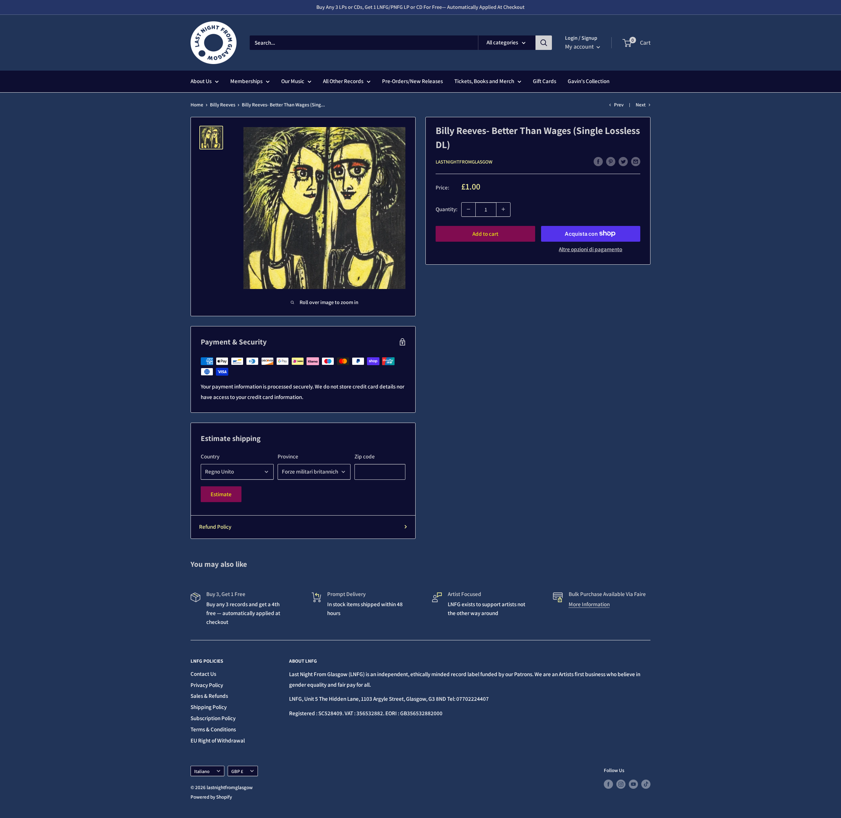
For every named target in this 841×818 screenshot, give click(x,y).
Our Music (292, 81)
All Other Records (343, 81)
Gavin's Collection (588, 81)
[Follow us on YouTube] (633, 784)
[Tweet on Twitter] (623, 161)
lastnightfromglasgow (464, 162)
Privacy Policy (207, 685)
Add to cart (485, 233)
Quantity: (446, 208)
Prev (619, 104)
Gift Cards (544, 81)
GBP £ (237, 771)
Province (288, 456)
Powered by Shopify (211, 797)
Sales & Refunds (209, 695)
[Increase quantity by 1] (503, 209)
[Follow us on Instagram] (620, 784)
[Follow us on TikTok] (645, 784)
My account (580, 46)
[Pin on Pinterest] (610, 161)
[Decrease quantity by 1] (468, 209)
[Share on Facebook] (598, 161)
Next (641, 104)
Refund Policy (215, 526)
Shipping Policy (209, 707)
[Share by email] (635, 161)
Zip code (364, 456)
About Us (201, 81)
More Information (589, 604)
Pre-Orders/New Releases (412, 81)
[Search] (543, 42)
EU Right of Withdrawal (218, 740)
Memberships (246, 81)
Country (210, 456)
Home (197, 104)
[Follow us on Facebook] (608, 784)
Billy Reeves (222, 104)
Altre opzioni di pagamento (590, 249)
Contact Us (203, 673)
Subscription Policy (213, 718)
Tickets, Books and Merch (484, 81)
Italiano (202, 771)
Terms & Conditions (213, 729)
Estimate (221, 494)
